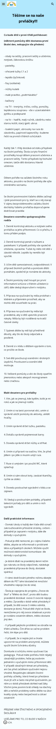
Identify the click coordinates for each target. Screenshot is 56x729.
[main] (28, 18)
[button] (3, 4)
